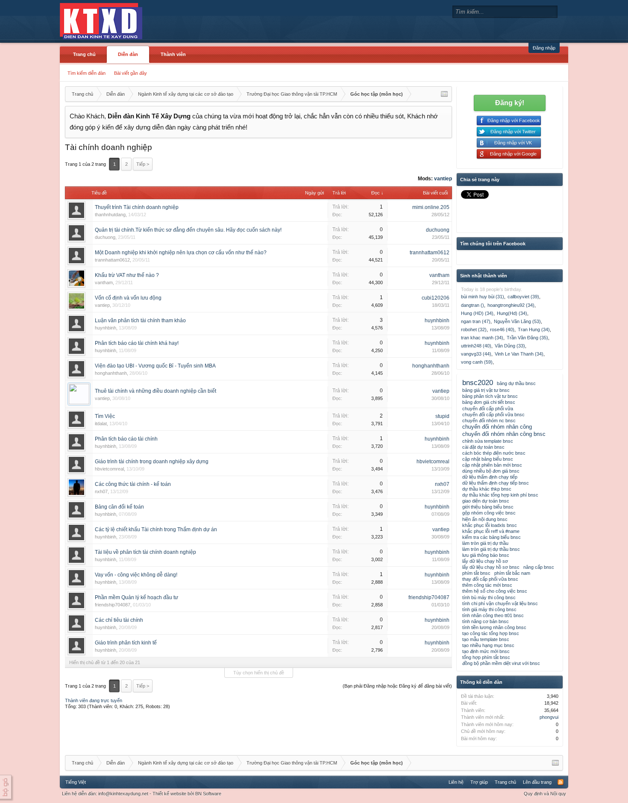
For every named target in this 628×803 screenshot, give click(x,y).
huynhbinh (105, 327)
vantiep (443, 179)
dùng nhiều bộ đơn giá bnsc (490, 471)
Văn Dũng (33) (510, 345)
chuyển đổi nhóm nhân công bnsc (504, 434)
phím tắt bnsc (476, 573)
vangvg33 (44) (476, 353)
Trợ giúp (479, 782)
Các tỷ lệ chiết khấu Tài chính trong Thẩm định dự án (156, 529)
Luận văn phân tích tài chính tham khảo (140, 321)
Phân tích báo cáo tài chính (126, 439)
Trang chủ (84, 54)
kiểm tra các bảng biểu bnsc (491, 537)
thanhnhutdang (110, 214)
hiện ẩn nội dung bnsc (485, 519)
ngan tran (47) (475, 321)
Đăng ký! (509, 102)
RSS (560, 782)
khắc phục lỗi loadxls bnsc (489, 525)
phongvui (549, 717)
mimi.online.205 (430, 207)
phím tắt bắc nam (512, 573)
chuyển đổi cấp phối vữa (487, 408)
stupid (442, 416)
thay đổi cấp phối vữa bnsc (490, 579)
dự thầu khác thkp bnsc (486, 488)
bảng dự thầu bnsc (516, 383)
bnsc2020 (477, 382)
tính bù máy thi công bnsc (489, 597)
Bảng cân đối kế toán (119, 507)
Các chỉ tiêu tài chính (119, 620)
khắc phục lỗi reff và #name (490, 531)
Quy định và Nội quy (545, 793)
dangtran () (472, 305)
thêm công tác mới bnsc (487, 585)
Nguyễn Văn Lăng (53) (517, 321)
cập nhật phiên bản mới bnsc (492, 465)
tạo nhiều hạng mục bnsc (488, 645)
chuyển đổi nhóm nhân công (497, 427)
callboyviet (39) (523, 296)
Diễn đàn (128, 54)
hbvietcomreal (109, 468)
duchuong (105, 237)
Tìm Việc (105, 416)
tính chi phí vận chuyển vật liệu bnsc (500, 603)
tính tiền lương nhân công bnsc (494, 627)
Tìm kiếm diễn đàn (86, 73)
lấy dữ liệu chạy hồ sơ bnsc (490, 567)
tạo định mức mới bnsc (486, 651)
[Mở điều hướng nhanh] (444, 94)
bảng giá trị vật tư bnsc (486, 390)
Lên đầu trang (537, 782)
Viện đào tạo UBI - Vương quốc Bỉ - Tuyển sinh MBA (155, 366)
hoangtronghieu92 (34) (510, 305)
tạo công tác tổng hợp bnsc (490, 633)
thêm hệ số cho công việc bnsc (494, 591)
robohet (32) (474, 329)
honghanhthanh (111, 373)
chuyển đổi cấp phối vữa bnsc (493, 414)
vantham (104, 282)
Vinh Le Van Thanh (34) (519, 353)
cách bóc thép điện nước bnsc (493, 453)
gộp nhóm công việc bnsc (489, 512)
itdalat (101, 423)
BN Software (208, 793)
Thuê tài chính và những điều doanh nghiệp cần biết (155, 391)
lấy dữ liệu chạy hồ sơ (485, 561)
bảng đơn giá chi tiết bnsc (488, 402)
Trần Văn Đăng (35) (527, 337)
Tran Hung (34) (534, 329)
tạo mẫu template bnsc (485, 639)
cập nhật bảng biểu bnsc (487, 459)
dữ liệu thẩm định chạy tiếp (489, 476)
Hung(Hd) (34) (512, 313)
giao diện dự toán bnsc (485, 500)
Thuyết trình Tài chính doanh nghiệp (137, 207)
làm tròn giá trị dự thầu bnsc (491, 549)
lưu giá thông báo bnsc (485, 555)
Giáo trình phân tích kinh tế (126, 643)
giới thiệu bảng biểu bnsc (488, 506)
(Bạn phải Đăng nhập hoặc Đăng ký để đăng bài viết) (397, 685)
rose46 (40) (502, 329)
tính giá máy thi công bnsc (489, 609)
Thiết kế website (169, 793)
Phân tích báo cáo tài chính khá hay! (137, 343)
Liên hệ (456, 782)
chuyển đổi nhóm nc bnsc (489, 420)
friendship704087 (112, 604)
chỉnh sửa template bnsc (487, 441)
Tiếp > (142, 164)
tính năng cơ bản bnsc (485, 621)
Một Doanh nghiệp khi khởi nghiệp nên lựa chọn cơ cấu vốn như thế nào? (181, 253)
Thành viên (173, 54)
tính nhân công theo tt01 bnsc (493, 615)
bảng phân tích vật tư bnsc (490, 396)
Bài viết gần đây (130, 73)
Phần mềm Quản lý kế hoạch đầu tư (136, 597)
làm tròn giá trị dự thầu (485, 543)
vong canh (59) (477, 362)
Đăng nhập (544, 47)
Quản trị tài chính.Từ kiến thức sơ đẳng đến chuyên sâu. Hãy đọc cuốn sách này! (188, 230)
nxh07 (101, 491)
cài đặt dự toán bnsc (483, 447)
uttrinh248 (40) (476, 345)
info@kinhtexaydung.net (123, 793)
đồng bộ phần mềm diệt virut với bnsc (501, 663)
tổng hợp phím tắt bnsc (486, 657)
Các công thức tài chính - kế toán (133, 484)
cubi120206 (435, 298)
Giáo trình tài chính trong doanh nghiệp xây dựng (151, 462)
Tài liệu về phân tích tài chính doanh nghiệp (145, 552)
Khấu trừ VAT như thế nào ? (127, 275)
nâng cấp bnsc (538, 567)
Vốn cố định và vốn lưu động (128, 298)
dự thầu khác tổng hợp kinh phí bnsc (500, 494)
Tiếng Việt (75, 782)
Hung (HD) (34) (477, 313)
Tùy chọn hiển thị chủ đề (258, 672)
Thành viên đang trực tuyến (93, 700)
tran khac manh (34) (482, 337)
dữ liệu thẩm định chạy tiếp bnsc (495, 482)
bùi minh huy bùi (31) (482, 296)
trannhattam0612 (112, 259)
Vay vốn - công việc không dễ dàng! (136, 575)
